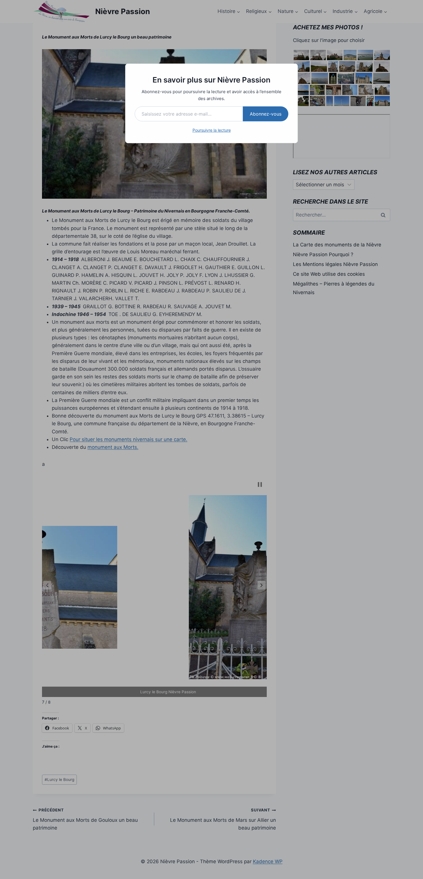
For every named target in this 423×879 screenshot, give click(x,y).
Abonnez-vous (265, 114)
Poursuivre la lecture (212, 130)
